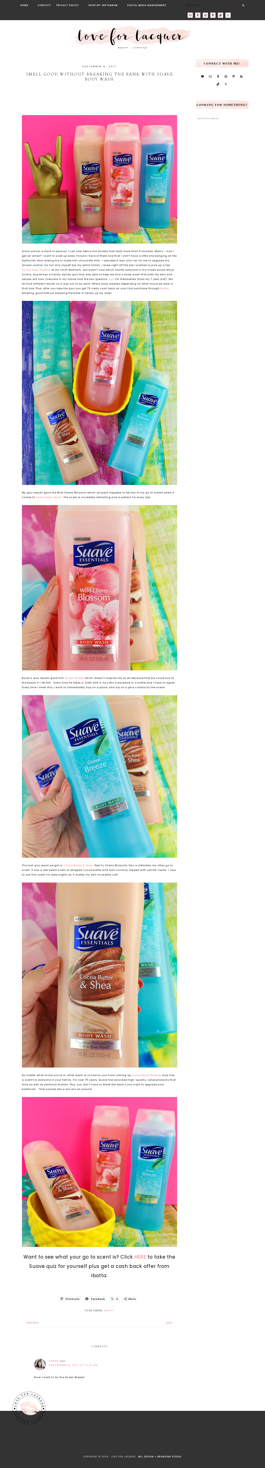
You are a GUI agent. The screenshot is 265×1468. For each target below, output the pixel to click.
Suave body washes (36, 269)
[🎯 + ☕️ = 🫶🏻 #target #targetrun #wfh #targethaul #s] (225, 1440)
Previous (32, 1322)
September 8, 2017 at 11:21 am (73, 1365)
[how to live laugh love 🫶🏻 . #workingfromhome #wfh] (145, 1440)
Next (169, 1322)
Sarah (54, 1361)
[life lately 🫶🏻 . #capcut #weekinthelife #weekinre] (93, 1440)
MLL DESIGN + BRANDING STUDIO (159, 1456)
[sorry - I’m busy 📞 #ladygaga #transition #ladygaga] (198, 1440)
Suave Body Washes (146, 1075)
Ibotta (164, 288)
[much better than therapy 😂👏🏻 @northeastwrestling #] (13, 1440)
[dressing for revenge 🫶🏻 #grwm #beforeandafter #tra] (119, 1440)
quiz (111, 279)
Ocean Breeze (74, 678)
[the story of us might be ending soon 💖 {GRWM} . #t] (40, 1440)
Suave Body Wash (49, 497)
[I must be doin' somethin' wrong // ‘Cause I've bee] (251, 1440)
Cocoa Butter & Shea (78, 865)
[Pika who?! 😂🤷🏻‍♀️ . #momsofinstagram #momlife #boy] (66, 1440)
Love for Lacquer (132, 35)
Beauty (109, 1310)
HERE (140, 1257)
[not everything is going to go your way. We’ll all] (172, 1440)
